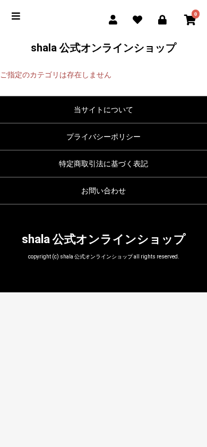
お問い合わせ (103, 190)
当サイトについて (103, 109)
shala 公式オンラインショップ (103, 47)
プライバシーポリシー (103, 136)
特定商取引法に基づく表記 (103, 163)
